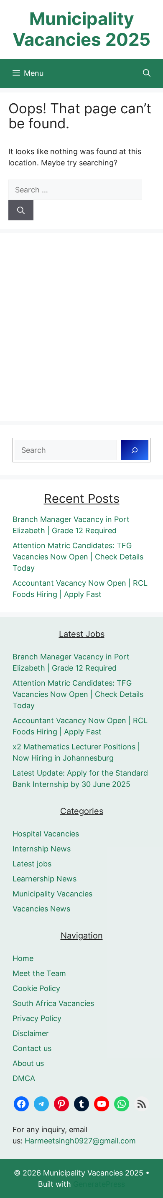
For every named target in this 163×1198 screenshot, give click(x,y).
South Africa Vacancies (53, 1003)
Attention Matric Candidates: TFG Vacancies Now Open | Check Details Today (78, 556)
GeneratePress (99, 1184)
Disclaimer (31, 1033)
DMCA (24, 1078)
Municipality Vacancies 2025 (81, 29)
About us (28, 1063)
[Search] (20, 210)
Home (23, 958)
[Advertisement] (81, 327)
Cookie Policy (36, 988)
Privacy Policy (37, 1018)
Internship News (42, 848)
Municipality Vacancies (52, 893)
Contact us (32, 1048)
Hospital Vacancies (46, 833)
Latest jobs (32, 863)
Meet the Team (39, 973)
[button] (146, 73)
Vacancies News (41, 908)
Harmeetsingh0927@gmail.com (80, 1140)
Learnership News (44, 878)
